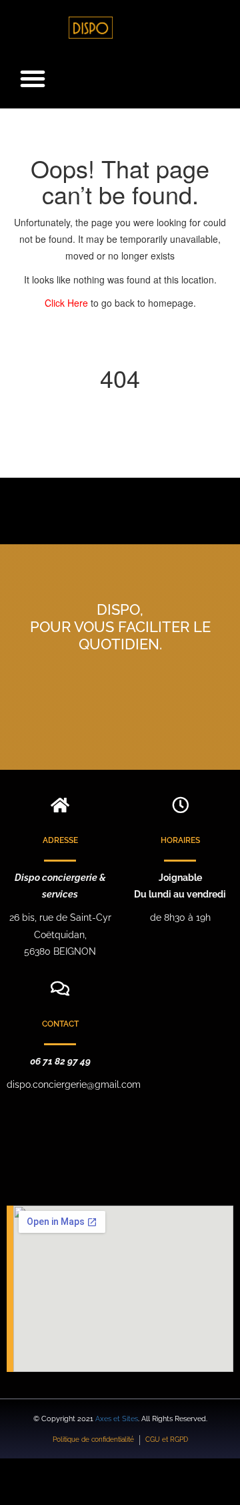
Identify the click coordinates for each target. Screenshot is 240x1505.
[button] (33, 78)
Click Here (68, 302)
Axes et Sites (116, 1419)
